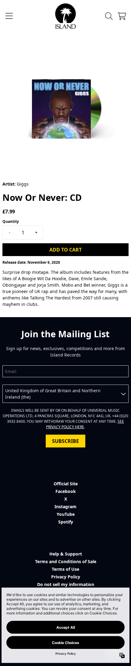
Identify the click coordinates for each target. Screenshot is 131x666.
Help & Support (65, 554)
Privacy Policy (65, 577)
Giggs (23, 184)
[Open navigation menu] (9, 16)
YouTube (66, 514)
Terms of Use (65, 569)
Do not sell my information (65, 584)
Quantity (10, 221)
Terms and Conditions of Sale (65, 561)
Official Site (66, 484)
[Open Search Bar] (108, 16)
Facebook (65, 491)
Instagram (65, 506)
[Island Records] (65, 16)
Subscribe (65, 441)
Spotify (65, 522)
